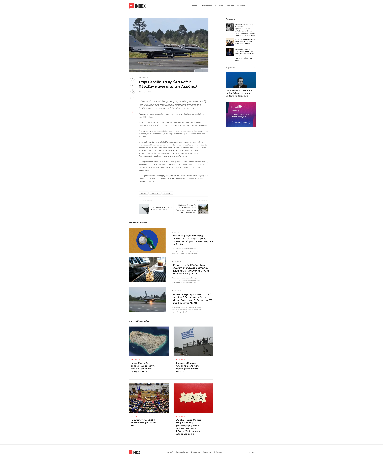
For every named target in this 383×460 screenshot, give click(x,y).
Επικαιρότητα (206, 6)
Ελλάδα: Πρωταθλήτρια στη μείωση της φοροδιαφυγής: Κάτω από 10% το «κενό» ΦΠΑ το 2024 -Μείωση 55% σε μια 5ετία (188, 427)
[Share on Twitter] (132, 85)
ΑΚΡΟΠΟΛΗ (155, 193)
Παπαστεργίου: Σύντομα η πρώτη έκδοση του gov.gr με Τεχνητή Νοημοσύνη (239, 93)
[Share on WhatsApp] (132, 91)
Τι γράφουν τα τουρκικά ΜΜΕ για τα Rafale (161, 209)
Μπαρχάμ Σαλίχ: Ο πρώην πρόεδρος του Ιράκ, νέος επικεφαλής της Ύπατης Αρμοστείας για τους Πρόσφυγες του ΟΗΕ (245, 54)
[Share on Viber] (132, 98)
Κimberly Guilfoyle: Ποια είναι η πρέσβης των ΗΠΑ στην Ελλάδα (245, 41)
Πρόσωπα (219, 6)
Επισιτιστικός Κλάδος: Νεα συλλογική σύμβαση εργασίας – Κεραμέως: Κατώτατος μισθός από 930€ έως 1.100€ (191, 269)
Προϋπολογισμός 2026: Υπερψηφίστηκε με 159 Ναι (143, 423)
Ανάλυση (230, 6)
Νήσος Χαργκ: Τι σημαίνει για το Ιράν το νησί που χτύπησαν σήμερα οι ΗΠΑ (143, 367)
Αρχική (194, 6)
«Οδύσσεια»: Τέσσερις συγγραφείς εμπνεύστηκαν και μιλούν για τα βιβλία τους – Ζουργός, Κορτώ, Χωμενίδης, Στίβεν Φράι (245, 29)
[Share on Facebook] (132, 79)
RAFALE (144, 193)
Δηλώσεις (241, 6)
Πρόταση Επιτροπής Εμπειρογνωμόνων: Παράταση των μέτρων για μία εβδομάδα (186, 208)
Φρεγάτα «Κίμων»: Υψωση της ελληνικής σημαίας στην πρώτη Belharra (187, 367)
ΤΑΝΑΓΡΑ (167, 193)
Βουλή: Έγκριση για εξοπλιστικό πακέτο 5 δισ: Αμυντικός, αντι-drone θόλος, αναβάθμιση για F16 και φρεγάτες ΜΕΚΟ (192, 298)
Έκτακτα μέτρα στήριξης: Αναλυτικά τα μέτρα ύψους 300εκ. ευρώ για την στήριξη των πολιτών (193, 239)
